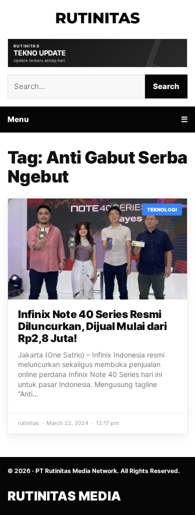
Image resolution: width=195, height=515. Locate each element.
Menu (18, 119)
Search (166, 86)
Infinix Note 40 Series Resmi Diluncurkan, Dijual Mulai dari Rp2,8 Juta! (92, 326)
